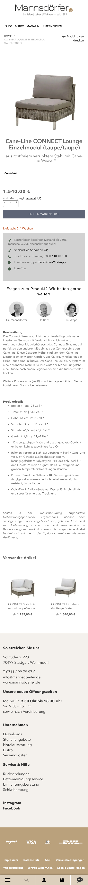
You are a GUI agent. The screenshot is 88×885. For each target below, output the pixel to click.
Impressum (11, 860)
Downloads (12, 734)
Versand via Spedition (28, 250)
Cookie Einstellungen (71, 867)
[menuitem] (8, 26)
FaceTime (44, 262)
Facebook (11, 808)
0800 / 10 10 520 (55, 256)
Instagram (12, 803)
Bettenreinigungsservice (23, 779)
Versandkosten (15, 755)
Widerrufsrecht (13, 867)
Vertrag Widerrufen (40, 867)
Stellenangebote (17, 739)
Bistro (8, 750)
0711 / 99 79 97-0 (20, 672)
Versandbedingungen (70, 860)
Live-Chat (20, 268)
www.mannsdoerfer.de (21, 682)
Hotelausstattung (17, 745)
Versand (31, 198)
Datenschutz (31, 860)
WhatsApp (59, 262)
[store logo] (44, 10)
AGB (48, 860)
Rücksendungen (16, 774)
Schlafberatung (15, 789)
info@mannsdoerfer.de (22, 677)
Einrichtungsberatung (21, 784)
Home (8, 36)
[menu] (33, 24)
